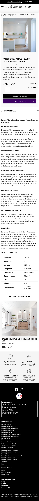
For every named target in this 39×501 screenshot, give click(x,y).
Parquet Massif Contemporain (9, 428)
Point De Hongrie (6, 472)
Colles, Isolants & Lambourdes (9, 442)
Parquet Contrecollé (7, 447)
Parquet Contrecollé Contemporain (10, 452)
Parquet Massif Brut (6, 432)
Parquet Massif (6, 424)
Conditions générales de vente (22, 494)
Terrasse (4, 461)
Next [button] (37, 312)
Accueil (3, 14)
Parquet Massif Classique (8, 426)
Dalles (3, 470)
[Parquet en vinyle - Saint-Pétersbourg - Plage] (19, 35)
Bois (2, 464)
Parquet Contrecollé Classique (9, 450)
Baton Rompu (5, 474)
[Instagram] (22, 389)
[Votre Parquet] (16, 7)
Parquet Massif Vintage (7, 430)
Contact (4, 486)
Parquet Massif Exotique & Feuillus (11, 434)
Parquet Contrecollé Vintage (9, 459)
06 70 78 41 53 (27, 2)
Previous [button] (2, 312)
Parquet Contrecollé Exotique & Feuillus (12, 456)
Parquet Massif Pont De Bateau (10, 436)
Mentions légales (7, 494)
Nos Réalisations (8, 479)
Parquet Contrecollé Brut (8, 457)
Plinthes (3, 440)
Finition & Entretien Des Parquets (10, 444)
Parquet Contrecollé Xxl (7, 454)
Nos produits (6, 421)
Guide (3, 484)
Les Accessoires (6, 438)
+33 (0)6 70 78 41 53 (10, 407)
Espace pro (6, 488)
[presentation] (12, 54)
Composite (4, 466)
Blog (3, 482)
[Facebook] (17, 389)
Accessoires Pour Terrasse (8, 445)
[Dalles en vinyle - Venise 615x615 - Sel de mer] (19, 318)
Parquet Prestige (6, 467)
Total (28, 88)
